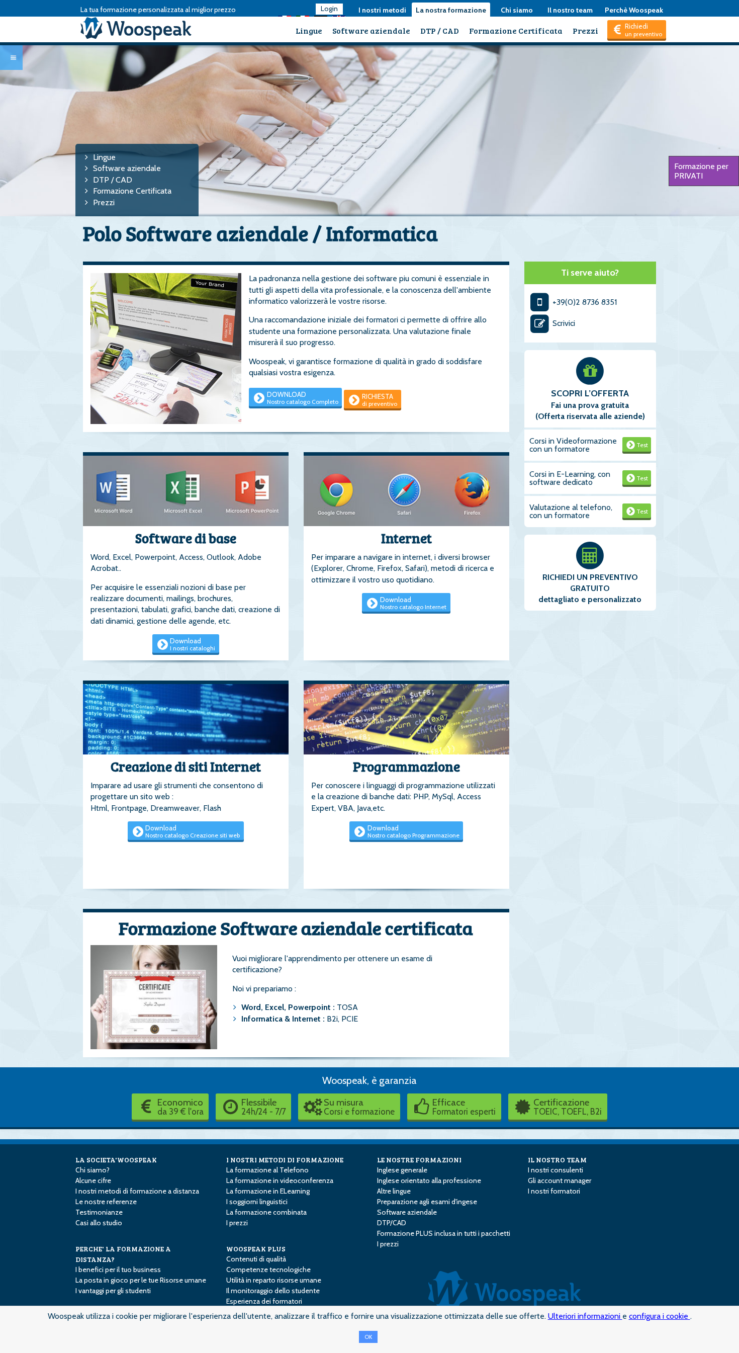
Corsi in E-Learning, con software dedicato (569, 478)
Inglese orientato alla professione (429, 1180)
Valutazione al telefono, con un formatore (570, 511)
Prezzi (585, 30)
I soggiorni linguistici (257, 1201)
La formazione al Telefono (267, 1169)
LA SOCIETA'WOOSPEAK (116, 1159)
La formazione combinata (266, 1212)
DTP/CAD (391, 1222)
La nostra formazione (451, 10)
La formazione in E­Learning (268, 1191)
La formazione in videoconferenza (279, 1180)
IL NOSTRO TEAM (557, 1159)
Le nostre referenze (106, 1201)
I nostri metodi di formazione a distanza (137, 1191)
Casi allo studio (98, 1222)
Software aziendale (371, 30)
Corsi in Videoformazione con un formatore (573, 445)
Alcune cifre (93, 1180)
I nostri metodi (382, 10)
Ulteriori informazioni (585, 1316)
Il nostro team (570, 10)
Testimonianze (99, 1212)
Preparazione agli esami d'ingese (427, 1201)
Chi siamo (517, 10)
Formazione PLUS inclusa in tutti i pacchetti (443, 1233)
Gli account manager (559, 1180)
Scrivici (562, 323)
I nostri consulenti (555, 1169)
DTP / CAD (439, 30)
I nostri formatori (554, 1191)
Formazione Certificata (516, 30)
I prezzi (237, 1222)
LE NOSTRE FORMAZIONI (419, 1159)
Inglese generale (402, 1169)
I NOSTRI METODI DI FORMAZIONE (284, 1159)
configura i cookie (659, 1316)
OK (368, 1336)
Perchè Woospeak (634, 10)
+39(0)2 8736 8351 (583, 302)
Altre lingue (394, 1191)
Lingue (309, 30)
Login (329, 8)
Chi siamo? (92, 1169)
